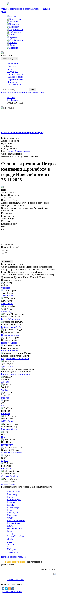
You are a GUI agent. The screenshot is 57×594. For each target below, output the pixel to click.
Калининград (13, 507)
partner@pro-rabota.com (19, 151)
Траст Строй (7, 295)
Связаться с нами (15, 579)
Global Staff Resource (11, 452)
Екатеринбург (14, 499)
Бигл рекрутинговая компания (16, 374)
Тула (9, 541)
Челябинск (12, 552)
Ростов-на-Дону (15, 528)
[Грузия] (11, 34)
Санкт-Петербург (15, 536)
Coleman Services (9, 476)
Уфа (9, 546)
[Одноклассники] (9, 588)
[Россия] (11, 16)
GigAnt (4, 460)
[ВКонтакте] (3, 588)
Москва (11, 518)
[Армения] (12, 37)
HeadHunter (7, 445)
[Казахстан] (13, 24)
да (5, 253)
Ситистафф (6, 311)
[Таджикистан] (15, 29)
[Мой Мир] (12, 588)
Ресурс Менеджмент (11, 319)
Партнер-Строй (9, 343)
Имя (3, 226)
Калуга (10, 510)
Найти (32, 90)
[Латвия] (12, 42)
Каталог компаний (10, 92)
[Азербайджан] (15, 40)
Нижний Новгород (16, 520)
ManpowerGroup (9, 429)
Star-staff (5, 397)
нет (6, 250)
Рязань (10, 531)
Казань (10, 505)
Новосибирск (13, 523)
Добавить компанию (11, 591)
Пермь (10, 525)
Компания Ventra (9, 350)
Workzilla (5, 390)
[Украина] (12, 21)
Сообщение (7, 244)
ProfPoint (5, 413)
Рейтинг (24, 92)
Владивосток (13, 491)
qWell (4, 405)
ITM (3, 437)
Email (4, 229)
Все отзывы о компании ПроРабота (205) (22, 132)
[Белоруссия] (14, 19)
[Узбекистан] (14, 32)
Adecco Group (8, 484)
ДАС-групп (7, 366)
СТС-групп (7, 303)
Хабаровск (12, 549)
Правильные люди (10, 335)
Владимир (12, 494)
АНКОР (5, 382)
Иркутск (11, 502)
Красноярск (13, 515)
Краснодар (12, 512)
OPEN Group (7, 421)
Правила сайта (36, 92)
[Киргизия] (13, 27)
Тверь (10, 539)
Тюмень (11, 544)
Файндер (5, 288)
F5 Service (6, 468)
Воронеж (11, 497)
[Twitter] (6, 588)
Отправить (7, 261)
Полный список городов (13, 557)
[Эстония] (12, 48)
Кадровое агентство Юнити (15, 358)
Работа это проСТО (11, 327)
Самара (10, 533)
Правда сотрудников (14, 562)
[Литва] (11, 45)
